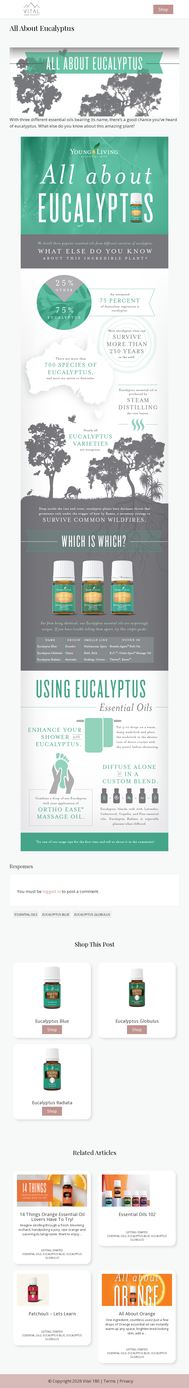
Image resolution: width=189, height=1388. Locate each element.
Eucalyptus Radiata (52, 1103)
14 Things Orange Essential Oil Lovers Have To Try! (52, 1217)
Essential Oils (26, 914)
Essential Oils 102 (137, 1214)
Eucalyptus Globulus (92, 914)
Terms (109, 1381)
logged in (52, 891)
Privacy (126, 1381)
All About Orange (137, 1313)
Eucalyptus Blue (55, 914)
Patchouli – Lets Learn (52, 1313)
